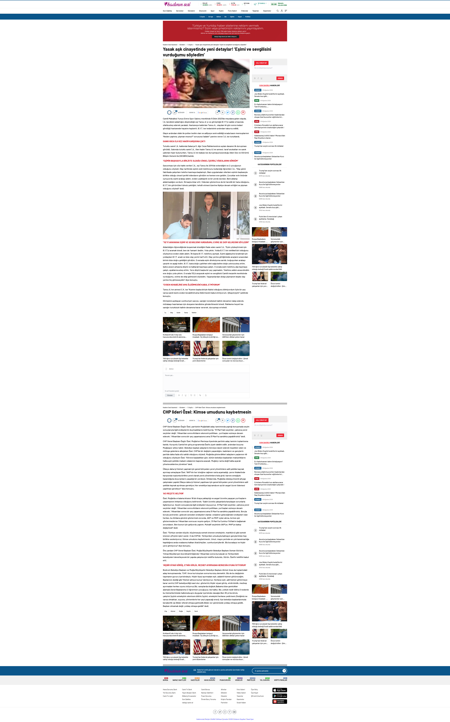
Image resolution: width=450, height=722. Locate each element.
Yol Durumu (265, 679)
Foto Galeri (232, 11)
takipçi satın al (187, 702)
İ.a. (165, 312)
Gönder (170, 395)
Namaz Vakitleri (179, 679)
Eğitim (232, 17)
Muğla (181, 611)
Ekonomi (202, 11)
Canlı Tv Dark (187, 689)
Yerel (196, 611)
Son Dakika (167, 11)
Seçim (188, 611)
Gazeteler (267, 11)
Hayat (240, 17)
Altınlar (224, 689)
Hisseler (238, 679)
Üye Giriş (254, 689)
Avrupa (210, 17)
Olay (171, 312)
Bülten (219, 17)
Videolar (244, 11)
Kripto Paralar (280, 679)
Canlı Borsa (205, 689)
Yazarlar (255, 11)
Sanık (178, 312)
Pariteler (251, 679)
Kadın (221, 11)
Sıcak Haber (241, 702)
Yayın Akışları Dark (189, 693)
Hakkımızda (200, 719)
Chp (165, 611)
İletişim (207, 719)
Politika (247, 17)
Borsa (165, 679)
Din (225, 17)
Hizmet (173, 611)
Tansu (186, 312)
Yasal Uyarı (250, 719)
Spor (213, 11)
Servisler (180, 11)
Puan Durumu (225, 679)
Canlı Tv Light (168, 696)
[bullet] (194, 395)
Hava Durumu (209, 679)
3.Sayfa (202, 17)
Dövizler (224, 693)
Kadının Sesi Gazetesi (170, 45)
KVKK (231, 719)
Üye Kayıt (254, 693)
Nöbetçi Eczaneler (189, 696)
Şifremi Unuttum (257, 696)
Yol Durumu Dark (169, 693)
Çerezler (225, 719)
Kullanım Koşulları (240, 719)
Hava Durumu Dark (170, 689)
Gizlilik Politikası (216, 719)
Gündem (191, 11)
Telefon (194, 312)
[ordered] (191, 395)
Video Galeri (241, 693)
